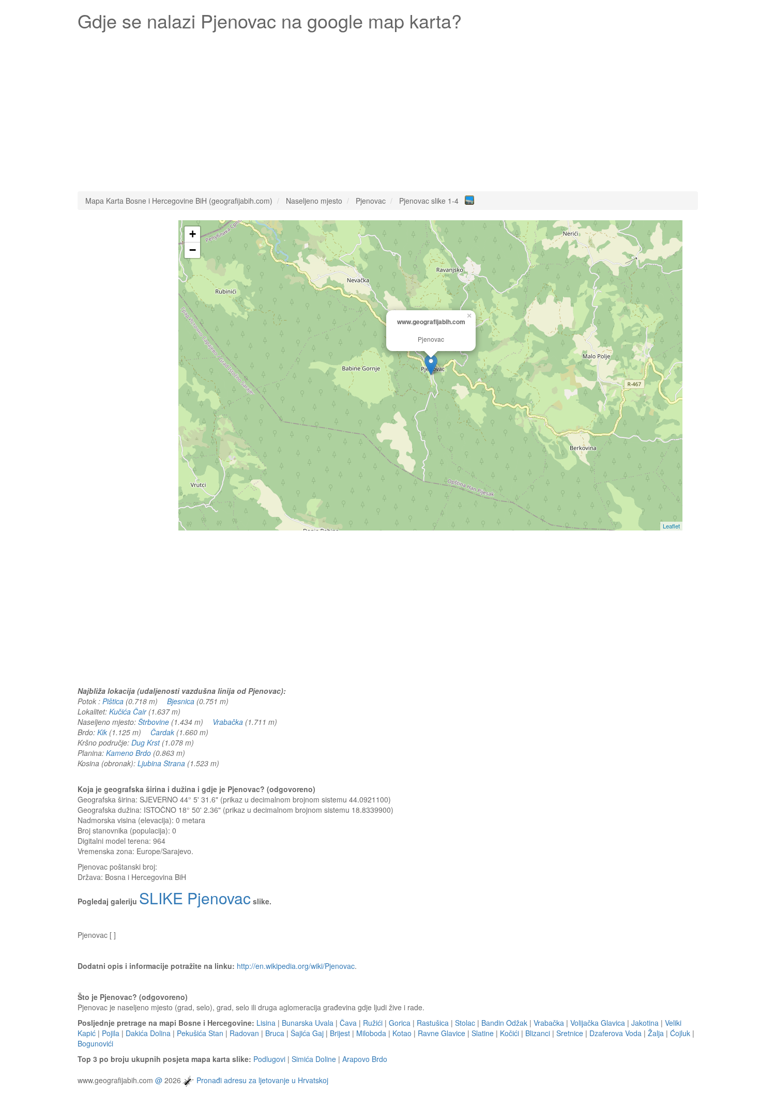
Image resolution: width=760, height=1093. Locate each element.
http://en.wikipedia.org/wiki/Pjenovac (296, 966)
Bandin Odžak (504, 1023)
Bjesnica (180, 701)
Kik (102, 732)
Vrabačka (227, 722)
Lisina (266, 1023)
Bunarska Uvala (307, 1023)
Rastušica (433, 1023)
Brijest (340, 1033)
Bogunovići (95, 1043)
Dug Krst (145, 742)
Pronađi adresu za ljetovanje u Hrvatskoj (262, 1080)
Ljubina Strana (161, 763)
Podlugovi (269, 1059)
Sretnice (569, 1033)
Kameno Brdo (128, 753)
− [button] (192, 250)
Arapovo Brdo (364, 1059)
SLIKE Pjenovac (195, 898)
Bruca (274, 1033)
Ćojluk (680, 1033)
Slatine (483, 1033)
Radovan (244, 1033)
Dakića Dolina (148, 1033)
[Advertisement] (388, 108)
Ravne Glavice (441, 1033)
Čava (348, 1023)
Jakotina (645, 1023)
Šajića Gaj (307, 1033)
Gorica (400, 1023)
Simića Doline (314, 1059)
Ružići (373, 1023)
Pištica (113, 701)
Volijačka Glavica (597, 1023)
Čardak (162, 732)
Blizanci (537, 1033)
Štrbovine (153, 722)
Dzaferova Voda (615, 1033)
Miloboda (371, 1033)
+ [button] (192, 233)
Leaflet (671, 526)
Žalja (656, 1033)
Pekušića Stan (200, 1033)
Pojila (110, 1033)
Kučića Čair (127, 711)
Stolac (465, 1023)
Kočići (509, 1033)
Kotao (402, 1033)
